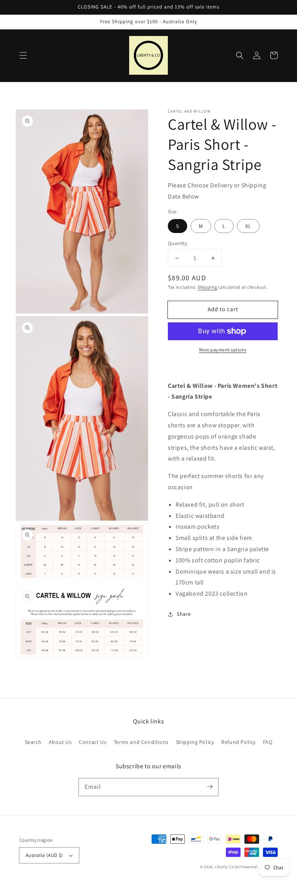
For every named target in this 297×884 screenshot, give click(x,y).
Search (33, 741)
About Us (60, 741)
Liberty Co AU (227, 866)
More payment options (223, 350)
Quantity (177, 243)
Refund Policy (238, 741)
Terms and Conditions (141, 741)
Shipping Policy (195, 741)
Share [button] (184, 613)
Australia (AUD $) (44, 855)
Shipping (207, 287)
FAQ (268, 741)
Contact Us (92, 741)
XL (248, 226)
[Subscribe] (209, 786)
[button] (23, 55)
